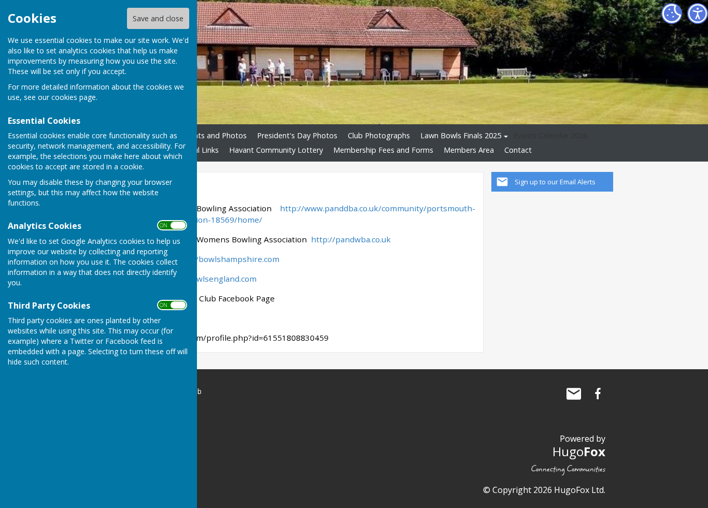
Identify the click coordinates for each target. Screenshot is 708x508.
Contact (518, 150)
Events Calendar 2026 (550, 135)
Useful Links (198, 150)
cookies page (73, 97)
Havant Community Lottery (276, 150)
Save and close (158, 18)
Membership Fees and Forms (383, 150)
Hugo (579, 451)
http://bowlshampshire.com (226, 259)
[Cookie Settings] (671, 13)
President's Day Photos (297, 135)
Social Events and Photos (203, 135)
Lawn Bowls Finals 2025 (460, 135)
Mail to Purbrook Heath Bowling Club (574, 393)
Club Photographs (379, 135)
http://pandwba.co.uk (351, 239)
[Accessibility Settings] (697, 13)
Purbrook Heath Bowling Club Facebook (597, 393)
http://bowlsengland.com (209, 278)
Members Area (469, 150)
